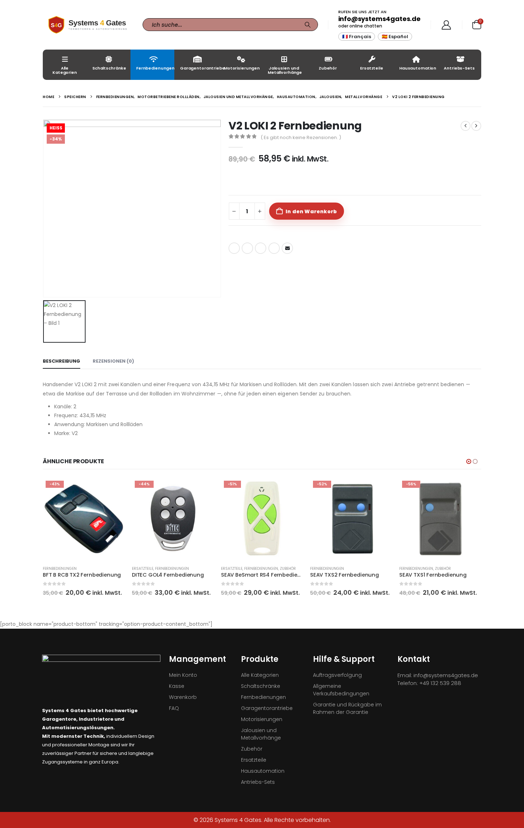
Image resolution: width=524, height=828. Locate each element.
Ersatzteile (371, 68)
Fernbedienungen (155, 68)
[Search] (308, 25)
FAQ (174, 708)
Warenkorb (183, 697)
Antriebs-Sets (459, 68)
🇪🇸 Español (395, 36)
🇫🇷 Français (356, 36)
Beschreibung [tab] (61, 361)
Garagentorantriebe (199, 68)
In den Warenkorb (311, 211)
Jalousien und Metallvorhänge (285, 70)
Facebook (234, 248)
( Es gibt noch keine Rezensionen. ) (301, 137)
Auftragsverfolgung (337, 675)
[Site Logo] (87, 24)
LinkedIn (260, 248)
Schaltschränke (109, 68)
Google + (274, 248)
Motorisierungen (242, 68)
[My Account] (446, 25)
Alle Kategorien (64, 70)
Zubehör (328, 68)
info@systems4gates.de (379, 18)
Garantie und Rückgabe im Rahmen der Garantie (347, 708)
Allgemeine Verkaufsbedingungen (341, 690)
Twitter (247, 248)
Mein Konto (183, 675)
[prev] (466, 126)
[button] (469, 461)
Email (287, 248)
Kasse (176, 686)
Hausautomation (417, 68)
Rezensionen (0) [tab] (113, 361)
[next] (476, 126)
